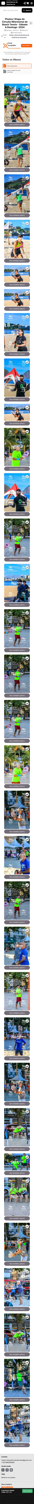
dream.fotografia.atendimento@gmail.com (16, 1460)
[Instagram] (7, 1469)
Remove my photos (8, 1477)
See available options (17, 125)
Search (28, 10)
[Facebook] (11, 1469)
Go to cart (27, 1491)
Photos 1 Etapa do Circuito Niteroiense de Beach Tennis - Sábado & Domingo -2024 (15, 23)
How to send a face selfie (14, 48)
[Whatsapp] (2, 1469)
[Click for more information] (28, 54)
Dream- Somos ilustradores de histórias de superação (19, 36)
